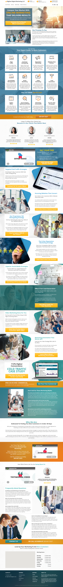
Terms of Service (42, 585)
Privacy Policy (46, 585)
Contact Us (38, 585)
